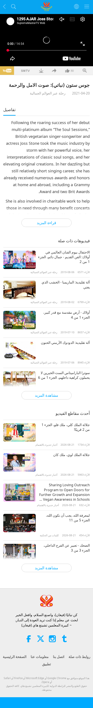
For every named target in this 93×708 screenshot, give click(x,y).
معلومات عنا (40, 656)
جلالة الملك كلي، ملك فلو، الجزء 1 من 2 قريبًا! (66, 427)
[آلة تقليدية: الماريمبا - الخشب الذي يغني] (19, 290)
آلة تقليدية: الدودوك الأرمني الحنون (65, 342)
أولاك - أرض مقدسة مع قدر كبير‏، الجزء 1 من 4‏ (66, 314)
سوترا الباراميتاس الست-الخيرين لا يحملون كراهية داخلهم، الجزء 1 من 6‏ (64, 375)
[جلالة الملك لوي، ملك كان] (19, 462)
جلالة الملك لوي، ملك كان (71, 454)
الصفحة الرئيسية (14, 656)
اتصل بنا (58, 656)
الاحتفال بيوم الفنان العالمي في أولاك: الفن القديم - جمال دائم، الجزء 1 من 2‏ (64, 257)
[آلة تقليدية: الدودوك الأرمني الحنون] (19, 350)
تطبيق (46, 664)
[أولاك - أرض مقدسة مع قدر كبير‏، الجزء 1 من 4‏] (19, 320)
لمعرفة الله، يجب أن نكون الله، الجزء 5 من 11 (68, 517)
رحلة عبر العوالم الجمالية (48, 93)
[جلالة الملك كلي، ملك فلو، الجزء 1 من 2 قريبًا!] (19, 432)
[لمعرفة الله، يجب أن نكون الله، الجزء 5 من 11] (19, 523)
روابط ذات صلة (79, 656)
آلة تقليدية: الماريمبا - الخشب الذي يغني (66, 284)
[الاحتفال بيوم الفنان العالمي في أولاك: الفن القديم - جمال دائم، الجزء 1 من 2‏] (19, 260)
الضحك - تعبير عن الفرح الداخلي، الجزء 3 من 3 (66, 547)
